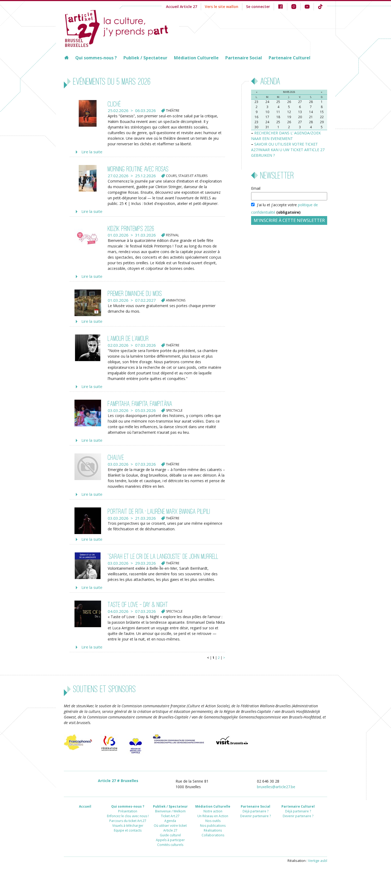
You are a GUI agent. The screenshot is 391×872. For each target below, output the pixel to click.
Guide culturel (170, 835)
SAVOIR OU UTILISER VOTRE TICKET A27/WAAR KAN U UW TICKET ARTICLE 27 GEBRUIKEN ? (288, 150)
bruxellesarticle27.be (276, 786)
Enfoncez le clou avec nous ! (128, 816)
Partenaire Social (243, 58)
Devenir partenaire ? (255, 816)
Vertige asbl (317, 860)
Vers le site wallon (221, 6)
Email (255, 188)
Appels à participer (170, 840)
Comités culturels (170, 844)
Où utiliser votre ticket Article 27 (170, 828)
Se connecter (258, 6)
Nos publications (213, 825)
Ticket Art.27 (170, 816)
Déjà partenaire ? (255, 811)
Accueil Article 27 (181, 6)
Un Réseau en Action (212, 816)
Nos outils (213, 821)
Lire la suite (91, 151)
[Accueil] (121, 28)
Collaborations (213, 835)
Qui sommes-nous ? (96, 58)
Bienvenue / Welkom (170, 811)
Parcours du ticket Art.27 (127, 821)
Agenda (170, 821)
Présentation (127, 811)
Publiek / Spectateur (145, 58)
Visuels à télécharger (127, 825)
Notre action (212, 811)
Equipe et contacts (128, 830)
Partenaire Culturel (289, 58)
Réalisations (213, 830)
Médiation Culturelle (196, 58)
